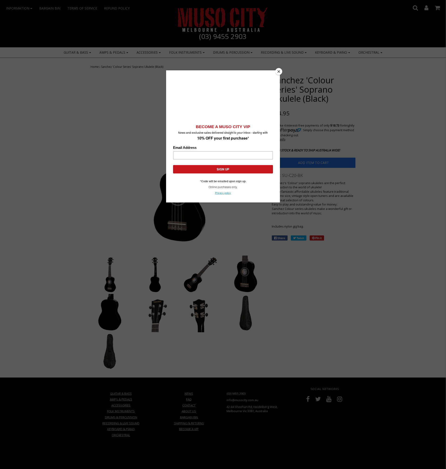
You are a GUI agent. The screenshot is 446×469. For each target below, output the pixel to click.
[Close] (278, 71)
